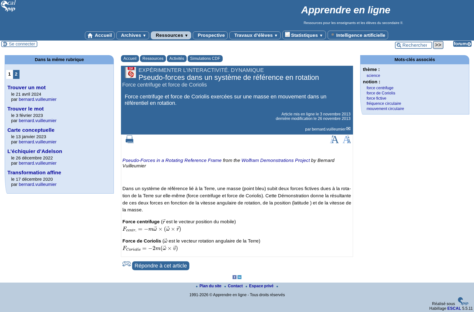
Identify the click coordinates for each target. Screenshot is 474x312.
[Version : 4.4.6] (463, 304)
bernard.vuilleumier (329, 129)
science (373, 75)
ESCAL (454, 308)
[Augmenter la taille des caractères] (334, 142)
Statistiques (306, 35)
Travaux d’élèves (255, 35)
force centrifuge (380, 88)
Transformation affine (34, 172)
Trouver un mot (26, 87)
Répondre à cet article (161, 266)
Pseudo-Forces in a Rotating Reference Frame (172, 160)
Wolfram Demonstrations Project (275, 160)
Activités (176, 58)
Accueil (103, 35)
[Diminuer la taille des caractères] (347, 142)
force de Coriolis (381, 93)
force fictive (376, 98)
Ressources (171, 35)
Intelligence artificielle (360, 35)
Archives (133, 35)
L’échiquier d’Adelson (34, 151)
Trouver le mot (25, 108)
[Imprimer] (130, 142)
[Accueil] (8, 11)
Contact (236, 286)
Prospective (211, 35)
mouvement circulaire (385, 109)
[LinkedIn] (239, 278)
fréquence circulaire (384, 103)
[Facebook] (235, 278)
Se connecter (22, 44)
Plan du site (210, 286)
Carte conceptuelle (31, 130)
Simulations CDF (205, 58)
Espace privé (262, 286)
